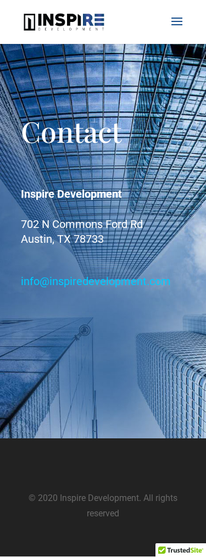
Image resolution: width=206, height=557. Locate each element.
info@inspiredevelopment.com (96, 281)
